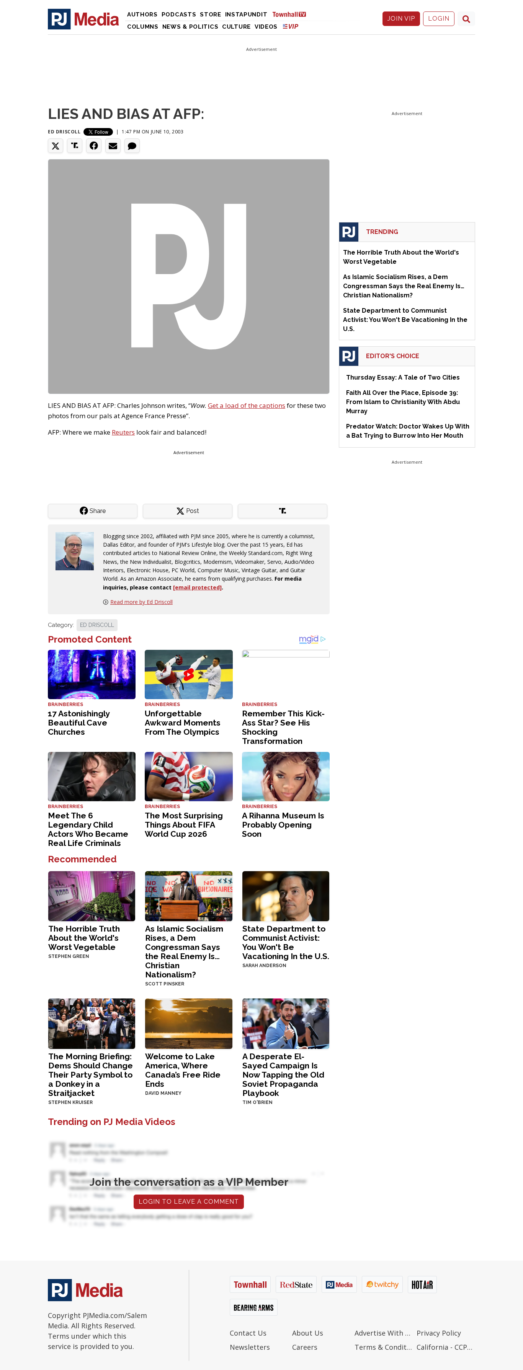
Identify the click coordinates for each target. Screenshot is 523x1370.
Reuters (123, 432)
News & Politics (190, 26)
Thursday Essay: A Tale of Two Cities (403, 377)
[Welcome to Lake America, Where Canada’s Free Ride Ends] (188, 1023)
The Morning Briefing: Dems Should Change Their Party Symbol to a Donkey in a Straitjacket (90, 1075)
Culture (236, 26)
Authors (142, 14)
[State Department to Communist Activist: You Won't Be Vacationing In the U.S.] (285, 895)
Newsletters (250, 1347)
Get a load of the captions (246, 405)
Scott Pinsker (164, 984)
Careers (304, 1347)
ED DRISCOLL (97, 625)
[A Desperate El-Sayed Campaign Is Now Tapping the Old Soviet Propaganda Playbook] (285, 1023)
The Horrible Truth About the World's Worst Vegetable (84, 938)
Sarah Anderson (264, 965)
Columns (143, 26)
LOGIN (438, 18)
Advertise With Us (384, 1333)
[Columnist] (78, 550)
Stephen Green (68, 956)
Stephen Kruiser (70, 1102)
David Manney (163, 1093)
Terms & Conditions (384, 1347)
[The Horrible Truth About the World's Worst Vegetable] (91, 895)
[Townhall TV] (292, 14)
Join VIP (401, 18)
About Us (307, 1333)
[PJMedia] (83, 19)
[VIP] (290, 26)
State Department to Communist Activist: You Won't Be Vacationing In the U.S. (285, 942)
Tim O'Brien (257, 1102)
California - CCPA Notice (446, 1347)
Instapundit (246, 14)
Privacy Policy (439, 1333)
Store (210, 14)
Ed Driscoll (64, 131)
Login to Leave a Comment (189, 1201)
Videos (266, 26)
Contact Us (248, 1333)
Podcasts (179, 14)
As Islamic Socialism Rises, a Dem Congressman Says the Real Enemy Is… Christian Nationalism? (184, 951)
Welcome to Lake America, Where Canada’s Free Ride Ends (183, 1070)
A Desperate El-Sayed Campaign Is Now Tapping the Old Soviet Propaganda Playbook (283, 1075)
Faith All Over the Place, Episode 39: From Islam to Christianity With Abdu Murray (403, 402)
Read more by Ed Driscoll (141, 601)
